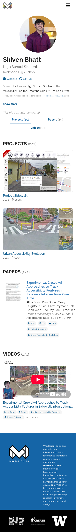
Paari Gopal (49, 302)
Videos (38, 127)
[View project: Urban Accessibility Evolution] (38, 229)
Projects (20, 119)
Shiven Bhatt (47, 306)
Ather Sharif (34, 302)
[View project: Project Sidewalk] (38, 171)
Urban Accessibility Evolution (44, 335)
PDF (32, 323)
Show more (10, 104)
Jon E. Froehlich (65, 310)
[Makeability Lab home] (7, 5)
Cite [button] (54, 323)
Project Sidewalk (53, 95)
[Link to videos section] (34, 354)
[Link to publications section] (34, 272)
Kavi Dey (48, 310)
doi (43, 323)
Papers (55, 119)
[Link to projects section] (41, 144)
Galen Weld (34, 310)
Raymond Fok (65, 306)
